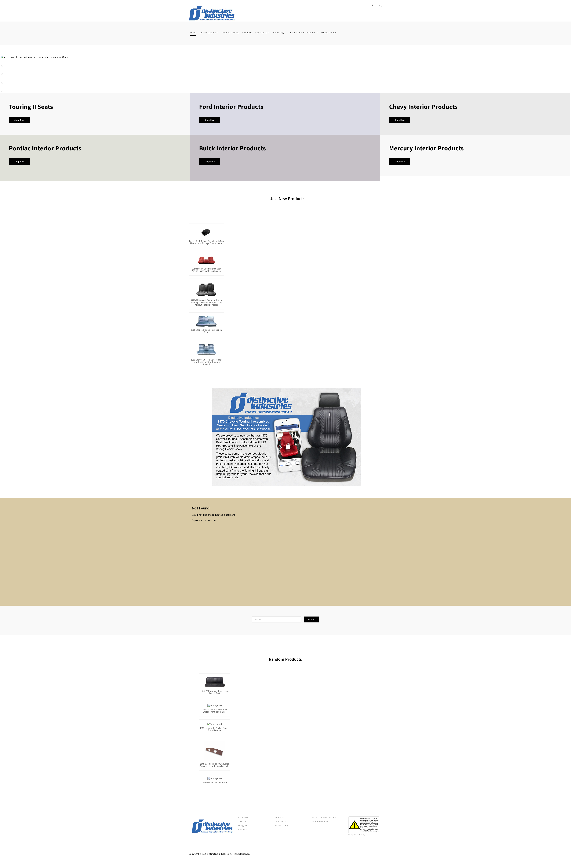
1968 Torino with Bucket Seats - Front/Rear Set (214, 729)
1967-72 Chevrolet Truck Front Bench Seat (215, 692)
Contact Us (261, 32)
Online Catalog (208, 32)
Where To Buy (329, 32)
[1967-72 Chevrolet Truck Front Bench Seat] (214, 683)
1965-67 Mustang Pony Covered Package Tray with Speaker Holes (214, 765)
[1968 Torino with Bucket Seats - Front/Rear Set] (214, 724)
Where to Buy (281, 825)
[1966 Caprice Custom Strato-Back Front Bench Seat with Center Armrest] (206, 350)
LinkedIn (242, 829)
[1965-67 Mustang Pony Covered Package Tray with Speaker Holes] (214, 751)
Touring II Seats (230, 32)
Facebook (243, 817)
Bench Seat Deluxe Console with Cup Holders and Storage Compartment (206, 242)
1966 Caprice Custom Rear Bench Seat (206, 331)
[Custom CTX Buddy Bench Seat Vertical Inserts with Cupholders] (206, 260)
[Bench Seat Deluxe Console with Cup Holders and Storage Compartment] (206, 233)
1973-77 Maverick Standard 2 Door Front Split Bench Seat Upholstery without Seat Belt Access (206, 302)
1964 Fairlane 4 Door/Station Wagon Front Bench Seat (215, 710)
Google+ (242, 825)
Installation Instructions (302, 32)
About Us (247, 32)
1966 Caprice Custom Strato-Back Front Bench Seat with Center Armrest (206, 362)
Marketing (278, 32)
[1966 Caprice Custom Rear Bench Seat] (206, 322)
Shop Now (19, 120)
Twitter (242, 821)
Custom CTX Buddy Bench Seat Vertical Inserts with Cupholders (206, 270)
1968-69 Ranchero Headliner (215, 782)
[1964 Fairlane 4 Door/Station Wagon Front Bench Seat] (214, 706)
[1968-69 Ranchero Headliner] (214, 778)
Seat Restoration (320, 821)
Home (193, 32)
